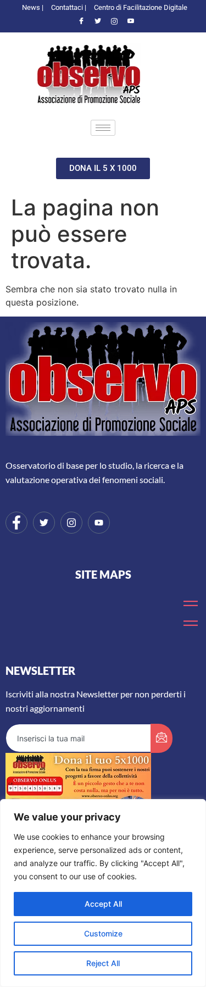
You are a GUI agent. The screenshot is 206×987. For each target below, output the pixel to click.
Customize (103, 933)
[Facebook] (81, 21)
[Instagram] (114, 21)
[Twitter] (98, 21)
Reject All (103, 963)
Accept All (103, 903)
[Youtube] (131, 21)
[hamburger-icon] (103, 128)
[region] (103, 893)
